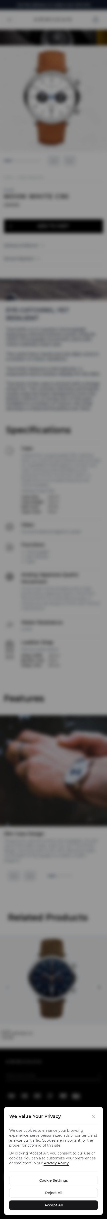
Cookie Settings (53, 1180)
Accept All (54, 1205)
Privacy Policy (56, 1163)
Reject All (53, 1193)
